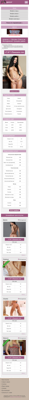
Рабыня (9, 189)
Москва (19, 98)
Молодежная (19, 100)
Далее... (24, 255)
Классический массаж (9, 181)
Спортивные (19, 111)
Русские (19, 113)
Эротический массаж (9, 173)
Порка (9, 186)
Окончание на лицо (9, 194)
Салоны (4, 384)
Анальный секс (9, 160)
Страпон (9, 202)
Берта (5, 220)
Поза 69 (9, 205)
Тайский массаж (9, 170)
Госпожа (9, 192)
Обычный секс (9, 157)
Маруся (5, 338)
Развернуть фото (14, 91)
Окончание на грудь (9, 197)
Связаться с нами (7, 392)
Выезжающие (6, 390)
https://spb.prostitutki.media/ (14, 35)
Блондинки (19, 108)
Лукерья (6, 259)
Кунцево (19, 103)
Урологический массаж (9, 178)
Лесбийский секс (9, 165)
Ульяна (5, 298)
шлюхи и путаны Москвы (15, 396)
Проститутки (5, 379)
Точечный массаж (9, 176)
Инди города (5, 386)
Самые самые (6, 382)
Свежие (4, 388)
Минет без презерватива (9, 162)
